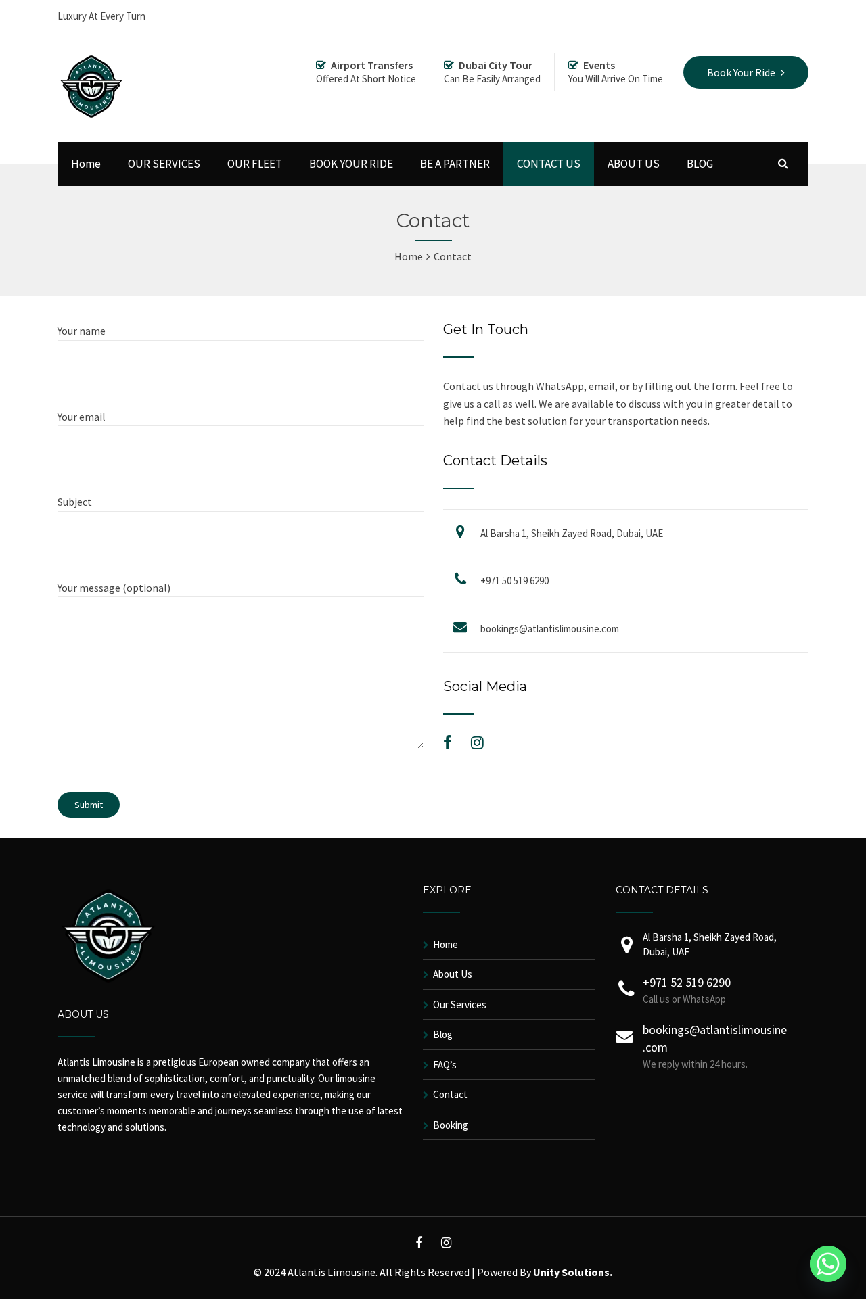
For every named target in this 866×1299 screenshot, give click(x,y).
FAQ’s (445, 1064)
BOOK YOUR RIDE (351, 163)
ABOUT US (634, 163)
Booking (450, 1124)
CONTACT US (548, 163)
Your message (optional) (114, 587)
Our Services (459, 1004)
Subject (75, 502)
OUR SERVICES (164, 163)
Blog (443, 1034)
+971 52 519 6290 (687, 982)
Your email (82, 416)
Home (86, 163)
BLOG (700, 163)
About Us (452, 974)
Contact (450, 1094)
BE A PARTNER (455, 163)
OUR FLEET (254, 163)
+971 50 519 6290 (514, 580)
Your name (82, 330)
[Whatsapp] (828, 1264)
